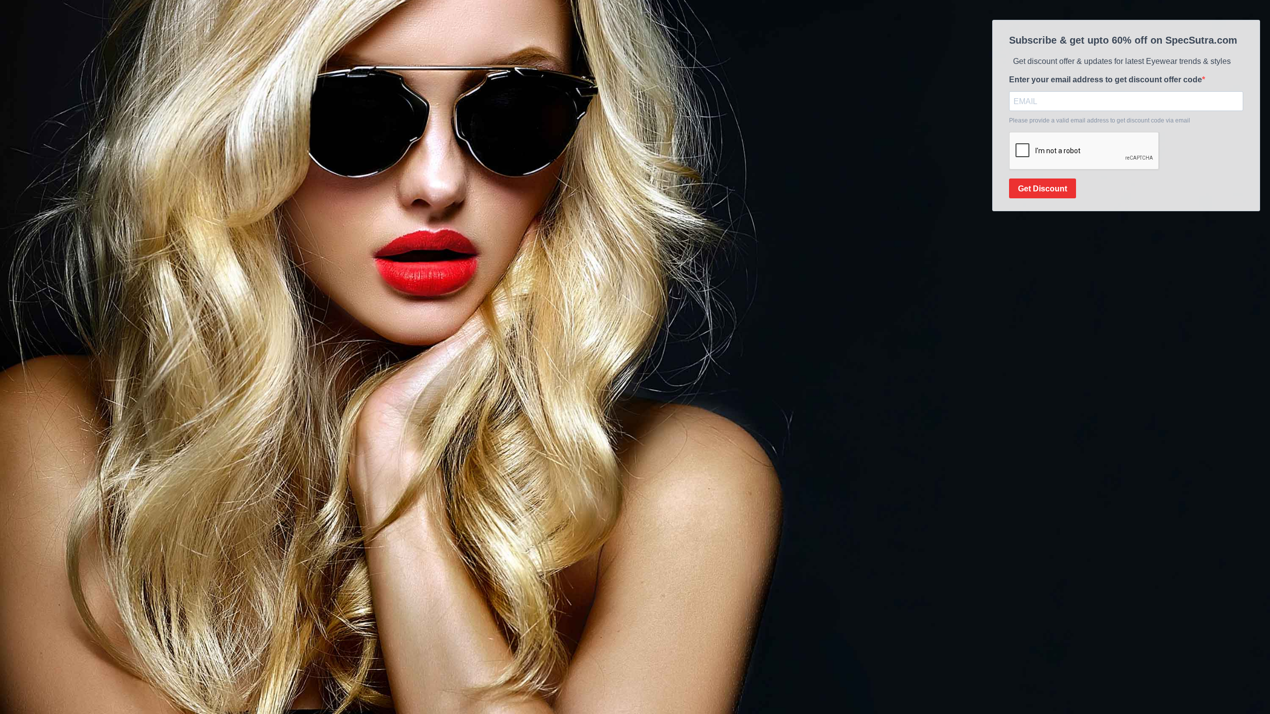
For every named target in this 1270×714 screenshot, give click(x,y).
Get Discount (1042, 188)
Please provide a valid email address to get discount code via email (1099, 120)
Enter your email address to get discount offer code (1105, 79)
